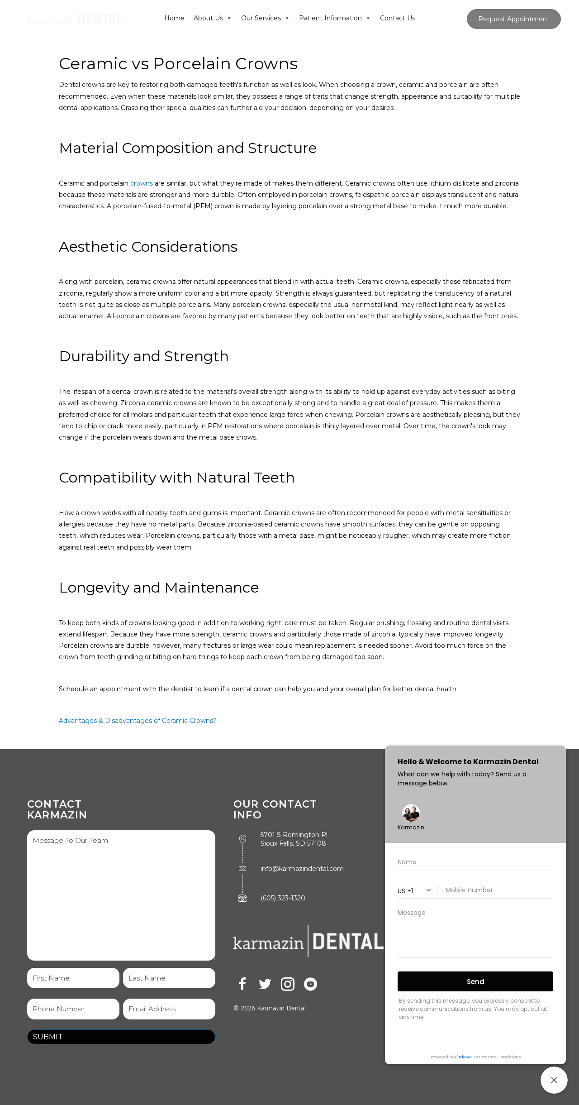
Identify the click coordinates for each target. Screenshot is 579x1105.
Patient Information (330, 18)
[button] (242, 984)
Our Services (261, 18)
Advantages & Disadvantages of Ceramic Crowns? (138, 721)
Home (174, 18)
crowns (141, 183)
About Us (208, 18)
